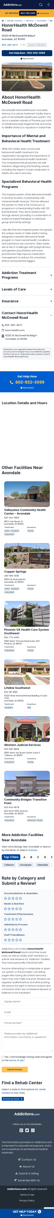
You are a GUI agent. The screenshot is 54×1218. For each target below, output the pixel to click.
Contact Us (28, 1159)
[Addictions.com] (3, 20)
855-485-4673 (10, 44)
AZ (15, 39)
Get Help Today (25, 1212)
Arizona (29, 20)
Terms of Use (27, 1194)
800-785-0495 (28, 13)
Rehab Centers (14, 20)
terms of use (16, 1060)
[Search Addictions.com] (40, 4)
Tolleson (9, 865)
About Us (29, 1166)
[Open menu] (49, 4)
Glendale (42, 865)
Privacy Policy (27, 1200)
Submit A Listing (29, 1173)
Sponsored (44, 13)
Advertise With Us (29, 1180)
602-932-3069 (29, 382)
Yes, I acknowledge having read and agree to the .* (27, 1058)
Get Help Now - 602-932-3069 (27, 53)
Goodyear (26, 865)
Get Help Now (11, 13)
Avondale (41, 20)
